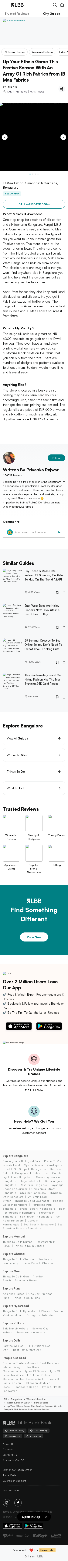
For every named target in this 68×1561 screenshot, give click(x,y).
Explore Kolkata (13, 1323)
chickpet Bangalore (33, 1192)
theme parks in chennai (37, 1263)
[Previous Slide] (4, 137)
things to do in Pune (26, 1297)
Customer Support (14, 1480)
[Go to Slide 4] (38, 174)
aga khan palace (13, 1293)
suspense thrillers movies (19, 1363)
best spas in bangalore (39, 1224)
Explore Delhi (12, 1340)
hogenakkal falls (30, 1180)
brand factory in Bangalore (37, 1208)
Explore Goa (11, 1271)
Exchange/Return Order (17, 1469)
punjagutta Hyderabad (40, 1315)
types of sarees (35, 1371)
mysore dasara (33, 1165)
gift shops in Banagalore (30, 1169)
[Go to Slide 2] (32, 174)
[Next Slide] (63, 137)
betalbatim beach (26, 1280)
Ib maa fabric (41, 1402)
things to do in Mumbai (18, 1241)
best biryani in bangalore (36, 1216)
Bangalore (16, 1399)
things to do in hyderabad (20, 1311)
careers (8, 1449)
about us (8, 1444)
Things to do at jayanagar (32, 1200)
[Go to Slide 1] (30, 174)
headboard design (26, 1386)
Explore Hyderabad (16, 1306)
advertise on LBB (13, 1460)
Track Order (10, 1475)
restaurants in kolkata (30, 1332)
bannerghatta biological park (21, 1161)
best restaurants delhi (27, 1349)
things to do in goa (16, 1276)
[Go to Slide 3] (35, 174)
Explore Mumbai (14, 1236)
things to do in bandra (29, 1245)
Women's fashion (36, 1399)
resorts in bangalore (33, 1184)
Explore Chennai (14, 1254)
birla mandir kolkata (15, 1328)
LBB (5, 1399)
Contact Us (10, 1454)
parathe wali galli (14, 1345)
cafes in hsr (40, 1173)
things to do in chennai (18, 1259)
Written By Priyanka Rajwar (31, 470)
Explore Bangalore (15, 1156)
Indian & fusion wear (18, 1402)
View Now (34, 937)
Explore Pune (11, 1288)
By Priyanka (10, 86)
